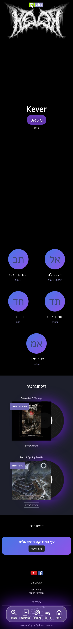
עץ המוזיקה (36, 589)
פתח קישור (36, 549)
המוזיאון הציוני (36, 593)
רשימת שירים (31, 445)
